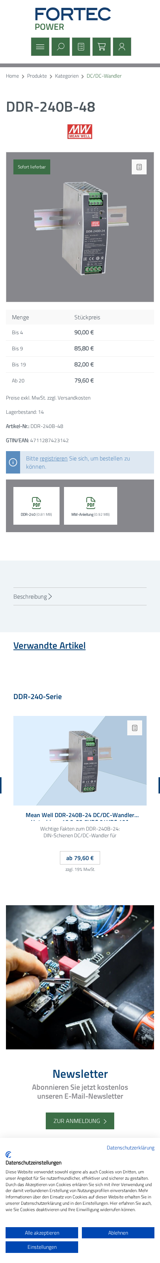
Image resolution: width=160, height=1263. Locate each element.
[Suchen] (59, 46)
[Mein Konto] (121, 46)
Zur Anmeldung (77, 1120)
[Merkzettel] (80, 46)
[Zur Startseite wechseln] (80, 18)
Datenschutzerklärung (130, 1147)
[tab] (80, 596)
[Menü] (39, 46)
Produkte (37, 76)
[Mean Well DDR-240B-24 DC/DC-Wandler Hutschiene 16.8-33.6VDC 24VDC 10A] (80, 761)
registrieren (54, 458)
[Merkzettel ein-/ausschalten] (139, 166)
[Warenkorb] (100, 46)
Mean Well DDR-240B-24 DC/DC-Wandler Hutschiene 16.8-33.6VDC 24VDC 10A (80, 816)
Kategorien (67, 76)
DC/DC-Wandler (104, 76)
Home (12, 76)
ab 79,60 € (80, 857)
